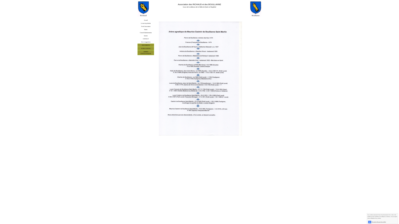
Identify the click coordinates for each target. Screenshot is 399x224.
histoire (146, 36)
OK (370, 222)
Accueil (146, 20)
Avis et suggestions (146, 42)
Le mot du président (146, 23)
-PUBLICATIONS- (146, 48)
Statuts (145, 29)
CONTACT (146, 39)
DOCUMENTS (146, 45)
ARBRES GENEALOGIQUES (145, 52)
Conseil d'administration (146, 32)
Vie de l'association (145, 26)
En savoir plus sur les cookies (379, 222)
